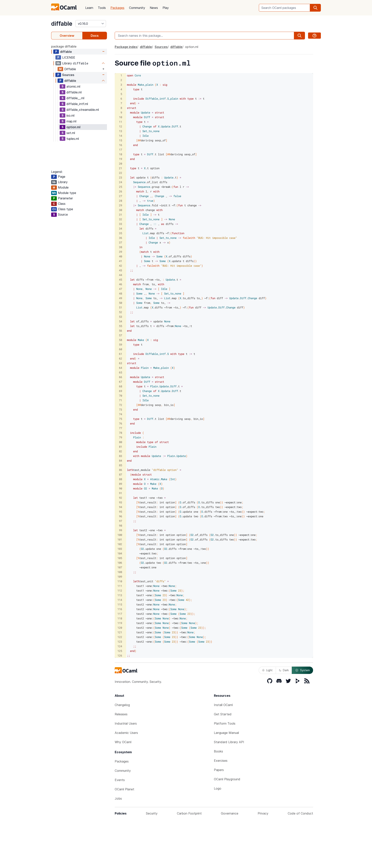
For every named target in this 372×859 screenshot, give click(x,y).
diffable (61, 23)
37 (120, 242)
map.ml (71, 121)
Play (166, 8)
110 (119, 581)
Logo (217, 788)
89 (120, 484)
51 (120, 307)
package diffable (64, 46)
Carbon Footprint (189, 813)
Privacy (263, 813)
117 (119, 614)
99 (120, 530)
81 (120, 446)
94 (120, 507)
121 (119, 632)
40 (120, 256)
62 (120, 358)
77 (120, 428)
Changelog (122, 705)
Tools (102, 8)
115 (119, 604)
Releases (121, 714)
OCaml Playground (227, 779)
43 (120, 270)
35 (120, 233)
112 (119, 590)
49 (120, 298)
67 (120, 381)
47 (120, 289)
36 (120, 238)
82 (120, 451)
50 (120, 303)
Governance (229, 813)
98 (120, 525)
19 (120, 159)
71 (120, 400)
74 (120, 414)
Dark (286, 670)
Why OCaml (123, 742)
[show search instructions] (314, 35)
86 (120, 470)
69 (120, 391)
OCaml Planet (124, 789)
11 (120, 122)
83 (120, 456)
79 (120, 437)
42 (120, 265)
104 (119, 553)
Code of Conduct (300, 813)
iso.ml (70, 115)
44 (120, 275)
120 (119, 627)
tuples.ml (72, 139)
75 (120, 419)
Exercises (220, 761)
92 (120, 498)
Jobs (118, 798)
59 (120, 344)
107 (119, 567)
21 (120, 168)
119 (119, 623)
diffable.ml (74, 92)
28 (120, 200)
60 (120, 349)
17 (120, 149)
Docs (95, 36)
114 (119, 600)
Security (152, 813)
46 (120, 284)
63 (120, 363)
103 (119, 549)
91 (120, 493)
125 (119, 651)
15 (120, 140)
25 (120, 187)
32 (120, 219)
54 (120, 321)
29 (120, 205)
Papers (219, 770)
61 (120, 354)
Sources (68, 75)
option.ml (73, 127)
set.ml (70, 133)
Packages (117, 8)
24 (120, 182)
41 (120, 261)
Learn (89, 8)
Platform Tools (224, 723)
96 (120, 516)
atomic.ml (73, 86)
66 (120, 377)
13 (120, 131)
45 (120, 279)
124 (119, 646)
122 (119, 637)
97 (120, 521)
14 (120, 135)
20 (120, 163)
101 (119, 539)
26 (120, 191)
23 (120, 177)
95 (120, 511)
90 (120, 488)
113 (119, 595)
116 (119, 609)
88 (120, 479)
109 (119, 576)
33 (120, 224)
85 (120, 465)
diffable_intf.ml (77, 104)
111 (119, 586)
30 (120, 210)
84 (120, 460)
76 (120, 423)
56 (120, 330)
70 (120, 395)
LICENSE (68, 57)
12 (120, 126)
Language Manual (226, 733)
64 (120, 368)
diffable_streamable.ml (82, 110)
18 (120, 154)
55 (120, 326)
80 (120, 442)
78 (120, 433)
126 (119, 655)
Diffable (70, 69)
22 (120, 173)
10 (120, 117)
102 (119, 544)
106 (119, 562)
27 (120, 196)
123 (119, 641)
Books (218, 751)
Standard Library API (229, 742)
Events (120, 780)
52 (120, 312)
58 (120, 340)
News (154, 8)
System (305, 670)
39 (120, 252)
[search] (315, 8)
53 (120, 316)
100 (119, 535)
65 (120, 372)
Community (137, 8)
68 (120, 386)
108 (119, 572)
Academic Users (126, 733)
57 (120, 335)
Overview (67, 36)
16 (120, 145)
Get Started (223, 714)
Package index (126, 47)
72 (120, 405)
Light (269, 670)
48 (120, 293)
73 (120, 409)
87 (120, 474)
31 (120, 214)
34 (120, 228)
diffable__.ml (75, 98)
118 (119, 618)
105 (119, 558)
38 (120, 247)
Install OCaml (223, 705)
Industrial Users (126, 723)
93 (120, 502)
